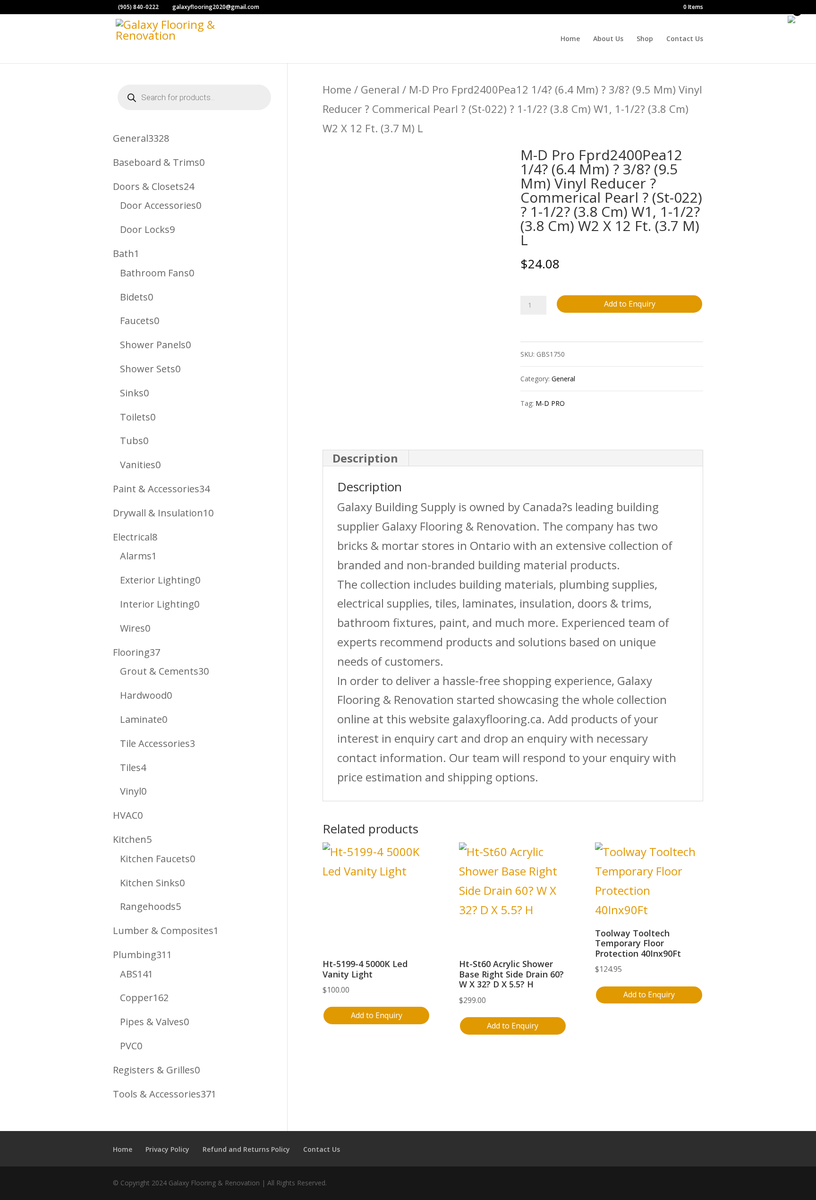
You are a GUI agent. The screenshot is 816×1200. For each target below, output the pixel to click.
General (380, 89)
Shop (645, 39)
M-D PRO (550, 403)
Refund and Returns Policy (246, 1149)
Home (570, 39)
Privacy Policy (167, 1149)
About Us (608, 39)
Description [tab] (365, 458)
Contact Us (684, 39)
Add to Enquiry (629, 304)
